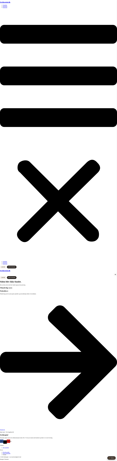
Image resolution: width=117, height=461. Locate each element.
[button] (58, 134)
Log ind (3, 277)
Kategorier (5, 7)
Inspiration (5, 6)
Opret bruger (11, 277)
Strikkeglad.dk (5, 2)
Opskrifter (5, 5)
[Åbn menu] (115, 274)
